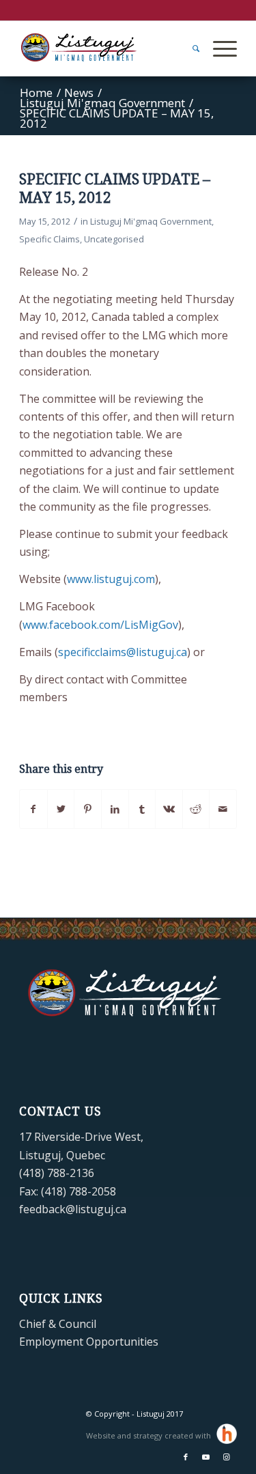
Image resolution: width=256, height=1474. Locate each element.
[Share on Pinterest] (87, 809)
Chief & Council (57, 1323)
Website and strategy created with (149, 1435)
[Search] (189, 48)
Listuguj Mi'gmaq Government (151, 221)
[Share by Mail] (223, 809)
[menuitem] (189, 48)
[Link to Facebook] (185, 1457)
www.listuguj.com (111, 578)
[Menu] (218, 48)
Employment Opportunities (88, 1341)
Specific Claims (49, 239)
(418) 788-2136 (56, 1172)
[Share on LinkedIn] (115, 809)
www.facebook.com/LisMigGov (100, 624)
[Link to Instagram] (226, 1457)
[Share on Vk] (169, 809)
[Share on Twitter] (61, 809)
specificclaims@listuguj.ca (122, 652)
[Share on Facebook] (33, 809)
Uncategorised (114, 239)
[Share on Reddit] (196, 809)
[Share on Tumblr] (142, 809)
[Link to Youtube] (206, 1457)
